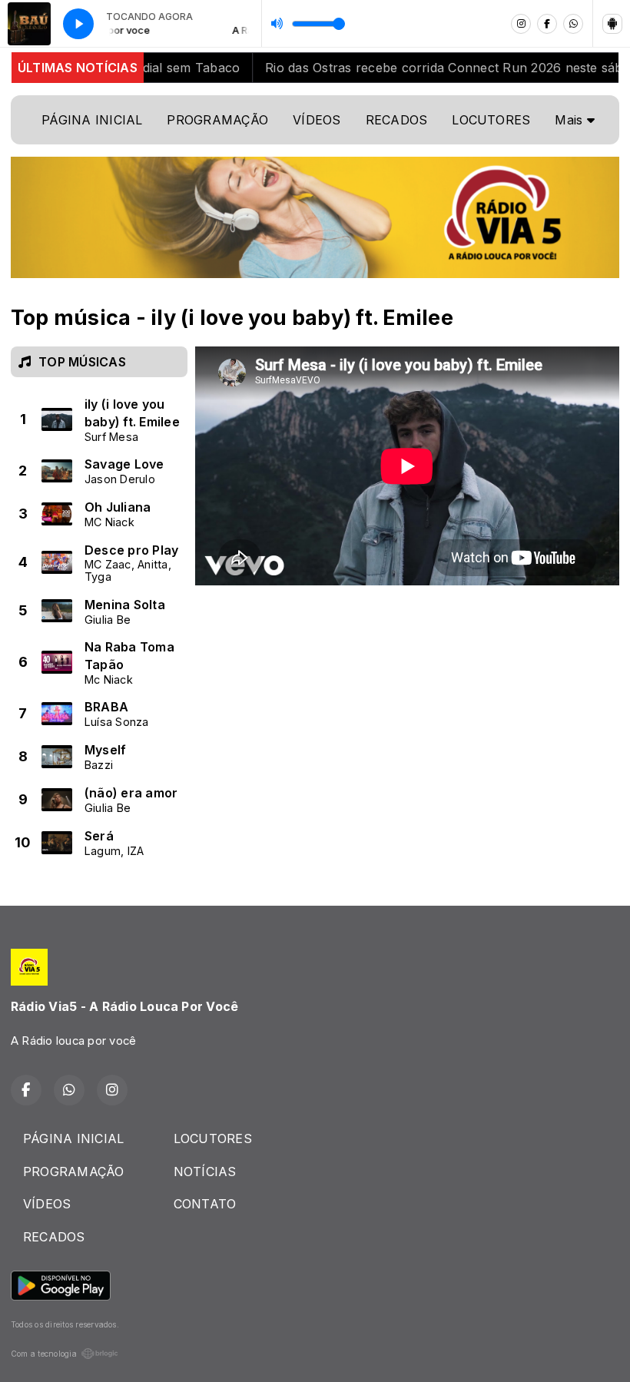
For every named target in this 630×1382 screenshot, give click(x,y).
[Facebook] (547, 24)
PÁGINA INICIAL (91, 120)
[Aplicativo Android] (612, 24)
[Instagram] (521, 24)
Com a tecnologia (44, 1353)
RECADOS (397, 120)
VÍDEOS (316, 120)
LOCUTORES (491, 120)
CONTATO (205, 1203)
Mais (570, 120)
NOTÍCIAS (205, 1171)
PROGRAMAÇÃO (217, 120)
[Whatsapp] (573, 24)
